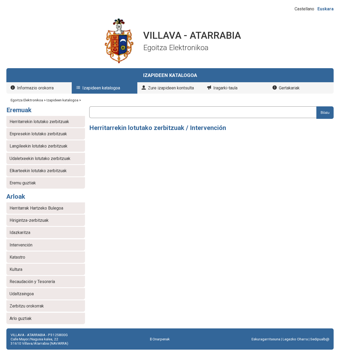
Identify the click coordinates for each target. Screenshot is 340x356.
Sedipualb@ (319, 339)
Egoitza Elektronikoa (27, 100)
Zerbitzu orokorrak (27, 306)
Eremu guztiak (23, 182)
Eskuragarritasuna (266, 339)
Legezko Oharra (295, 339)
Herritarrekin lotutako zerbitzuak (39, 121)
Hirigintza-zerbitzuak (29, 220)
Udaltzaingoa (22, 293)
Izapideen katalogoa (101, 87)
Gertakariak (289, 87)
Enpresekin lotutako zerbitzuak (38, 133)
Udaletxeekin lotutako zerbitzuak (40, 158)
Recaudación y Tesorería (32, 281)
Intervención (21, 245)
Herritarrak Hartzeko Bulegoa (36, 208)
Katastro (17, 257)
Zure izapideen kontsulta (171, 87)
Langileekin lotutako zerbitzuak (38, 146)
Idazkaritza (20, 232)
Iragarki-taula (225, 87)
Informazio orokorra (35, 87)
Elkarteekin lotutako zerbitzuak (38, 170)
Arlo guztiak (21, 318)
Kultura (16, 269)
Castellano (304, 8)
